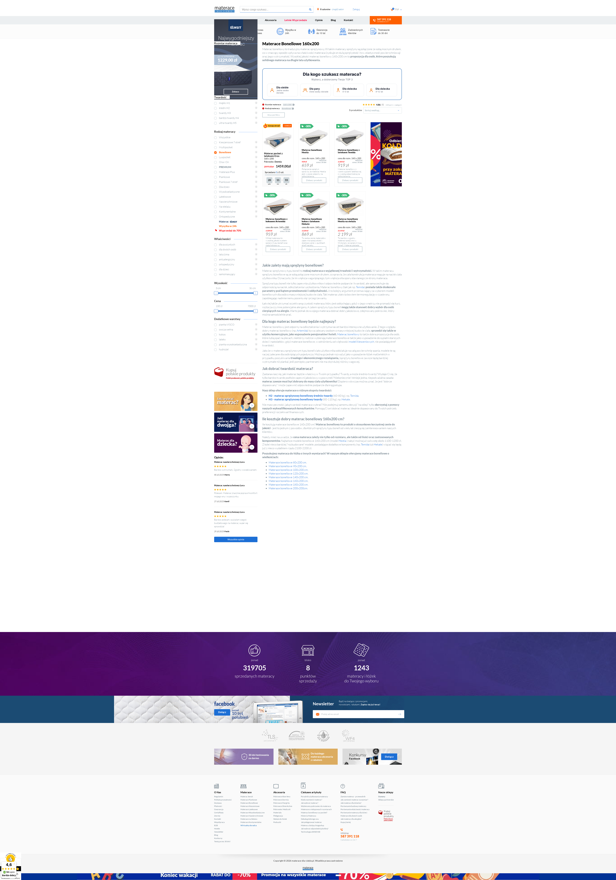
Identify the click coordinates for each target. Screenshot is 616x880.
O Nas (217, 792)
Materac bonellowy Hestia (312, 151)
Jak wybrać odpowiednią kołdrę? (314, 828)
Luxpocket (224, 157)
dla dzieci (224, 269)
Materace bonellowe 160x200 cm (288, 481)
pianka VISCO (226, 324)
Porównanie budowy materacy (353, 806)
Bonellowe (225, 152)
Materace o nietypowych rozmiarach (316, 809)
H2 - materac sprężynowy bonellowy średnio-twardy (301, 395)
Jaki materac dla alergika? (351, 819)
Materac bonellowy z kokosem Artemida (276, 220)
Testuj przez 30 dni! (222, 841)
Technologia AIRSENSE (310, 832)
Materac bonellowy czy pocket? (314, 812)
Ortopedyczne (227, 216)
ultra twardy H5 (227, 122)
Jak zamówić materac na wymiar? (354, 800)
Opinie (319, 19)
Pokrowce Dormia (281, 800)
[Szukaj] (310, 9)
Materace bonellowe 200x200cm (288, 488)
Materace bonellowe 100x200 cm (288, 469)
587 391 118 (350, 836)
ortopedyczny (226, 264)
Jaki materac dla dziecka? (351, 803)
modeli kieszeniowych (361, 341)
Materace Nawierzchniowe (251, 816)
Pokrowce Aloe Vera (281, 796)
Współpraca (219, 822)
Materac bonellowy (348, 334)
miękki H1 (224, 103)
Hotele (217, 828)
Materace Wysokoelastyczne (252, 812)
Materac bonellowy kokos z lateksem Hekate (312, 221)
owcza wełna (226, 329)
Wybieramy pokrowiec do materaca (316, 806)
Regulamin (218, 796)
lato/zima (224, 254)
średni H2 (224, 108)
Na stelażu (225, 206)
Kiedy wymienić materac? (311, 800)
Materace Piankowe (248, 800)
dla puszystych (227, 244)
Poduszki (277, 822)
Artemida (302, 330)
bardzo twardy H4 (229, 118)
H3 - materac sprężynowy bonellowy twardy (295, 399)
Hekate (346, 399)
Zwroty (217, 816)
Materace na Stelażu (248, 819)
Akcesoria (270, 19)
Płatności (218, 806)
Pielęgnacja (278, 816)
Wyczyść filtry (273, 115)
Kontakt (348, 19)
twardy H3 (225, 113)
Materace (246, 792)
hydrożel (224, 349)
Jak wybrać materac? (309, 803)
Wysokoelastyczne (229, 191)
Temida (360, 287)
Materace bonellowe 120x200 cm (288, 473)
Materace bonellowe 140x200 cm (288, 477)
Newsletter (218, 832)
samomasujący (227, 274)
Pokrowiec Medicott (281, 809)
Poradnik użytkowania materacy (314, 796)
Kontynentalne (227, 211)
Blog (333, 19)
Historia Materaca (308, 816)
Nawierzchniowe (228, 201)
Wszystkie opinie (235, 539)
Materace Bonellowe (249, 803)
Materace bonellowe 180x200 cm (288, 484)
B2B (216, 825)
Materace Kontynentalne (250, 822)
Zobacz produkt (314, 180)
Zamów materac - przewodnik (353, 796)
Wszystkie (224, 137)
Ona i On (224, 162)
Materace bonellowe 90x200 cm (287, 466)
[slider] (216, 293)
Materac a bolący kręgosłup (312, 825)
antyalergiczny (227, 259)
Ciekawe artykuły (311, 792)
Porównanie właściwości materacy (355, 809)
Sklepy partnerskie (386, 800)
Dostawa (218, 803)
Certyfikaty (218, 812)
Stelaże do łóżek (280, 819)
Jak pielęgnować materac (311, 822)
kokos (222, 334)
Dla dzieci (224, 186)
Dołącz (222, 711)
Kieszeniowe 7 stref (229, 142)
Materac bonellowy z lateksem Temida (349, 151)
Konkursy (218, 838)
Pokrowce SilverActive (282, 806)
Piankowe (224, 177)
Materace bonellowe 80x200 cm (287, 462)
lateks (222, 339)
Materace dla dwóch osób (351, 816)
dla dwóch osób (227, 249)
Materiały (277, 812)
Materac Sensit (246, 796)
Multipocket (226, 147)
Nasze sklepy (385, 792)
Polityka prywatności (223, 800)
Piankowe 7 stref (228, 182)
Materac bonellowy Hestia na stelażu (348, 220)
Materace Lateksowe (249, 809)
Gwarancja (218, 809)
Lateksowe (225, 196)
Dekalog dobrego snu (310, 819)
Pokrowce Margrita (281, 803)
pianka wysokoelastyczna (233, 344)
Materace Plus (227, 172)
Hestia (342, 440)
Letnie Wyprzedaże (295, 19)
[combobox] (382, 110)
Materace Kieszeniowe (249, 806)
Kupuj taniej (346, 822)
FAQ (343, 792)
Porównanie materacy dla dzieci (354, 812)
